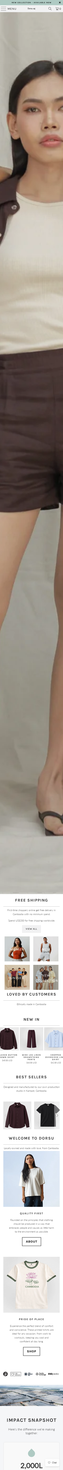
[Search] (50, 8)
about (31, 1241)
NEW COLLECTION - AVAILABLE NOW (31, 3)
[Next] (57, 1115)
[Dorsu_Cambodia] (31, 8)
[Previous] (6, 1115)
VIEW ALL (31, 928)
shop (31, 1351)
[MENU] (2, 8)
